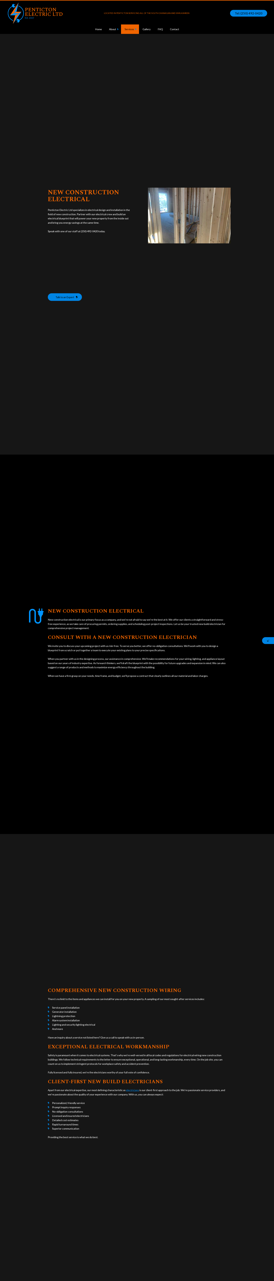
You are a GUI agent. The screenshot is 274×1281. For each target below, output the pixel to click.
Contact (174, 29)
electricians (132, 1090)
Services (129, 29)
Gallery (147, 29)
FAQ (160, 29)
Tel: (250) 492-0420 (248, 13)
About (112, 29)
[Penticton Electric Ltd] (35, 13)
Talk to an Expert (65, 297)
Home (98, 29)
